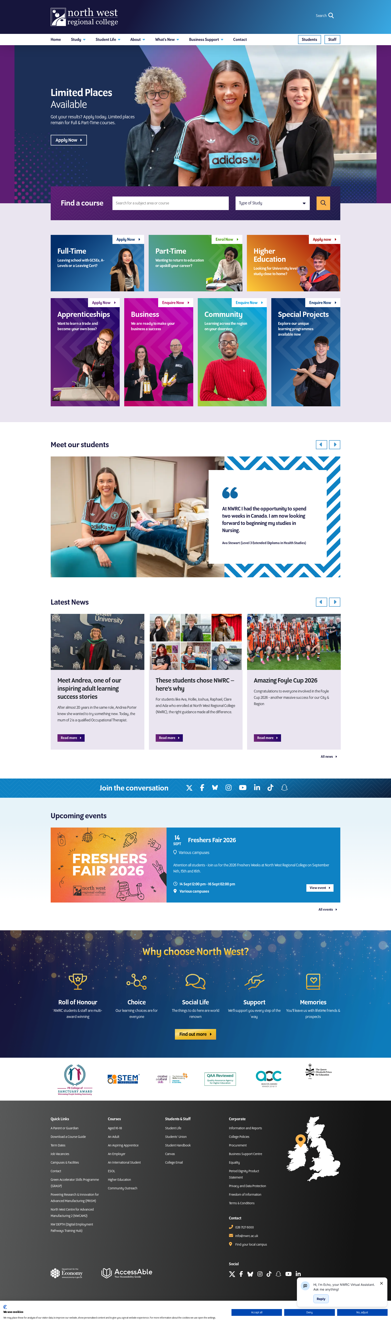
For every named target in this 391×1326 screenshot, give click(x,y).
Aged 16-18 (115, 1128)
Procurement (238, 1145)
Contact (56, 1171)
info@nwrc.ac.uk (246, 1236)
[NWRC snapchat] (278, 1274)
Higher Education (119, 1180)
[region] (344, 1287)
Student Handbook (178, 1145)
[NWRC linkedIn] (257, 788)
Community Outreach (122, 1188)
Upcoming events (79, 816)
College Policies (239, 1137)
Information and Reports (245, 1128)
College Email (174, 1163)
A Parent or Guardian (65, 1128)
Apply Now (67, 140)
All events (326, 910)
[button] (78, 39)
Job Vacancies (60, 1154)
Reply (321, 1299)
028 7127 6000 (244, 1227)
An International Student (124, 1163)
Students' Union (176, 1137)
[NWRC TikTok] (270, 788)
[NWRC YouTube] (243, 788)
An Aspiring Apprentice (123, 1145)
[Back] (321, 444)
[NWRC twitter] (189, 788)
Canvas (170, 1154)
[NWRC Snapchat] (284, 788)
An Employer (116, 1154)
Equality (234, 1163)
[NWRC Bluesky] (215, 788)
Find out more (193, 1034)
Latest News (70, 602)
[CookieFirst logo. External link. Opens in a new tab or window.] (5, 1307)
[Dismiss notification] (381, 1283)
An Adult (113, 1137)
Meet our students (80, 445)
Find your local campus (251, 1244)
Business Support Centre (245, 1154)
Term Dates (58, 1145)
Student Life (173, 1128)
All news (327, 757)
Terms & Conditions (242, 1203)
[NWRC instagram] (228, 788)
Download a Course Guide (68, 1137)
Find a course (82, 203)
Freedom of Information (245, 1195)
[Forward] (334, 444)
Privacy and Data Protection (247, 1186)
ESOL (111, 1171)
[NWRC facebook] (202, 788)
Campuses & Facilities (65, 1163)
